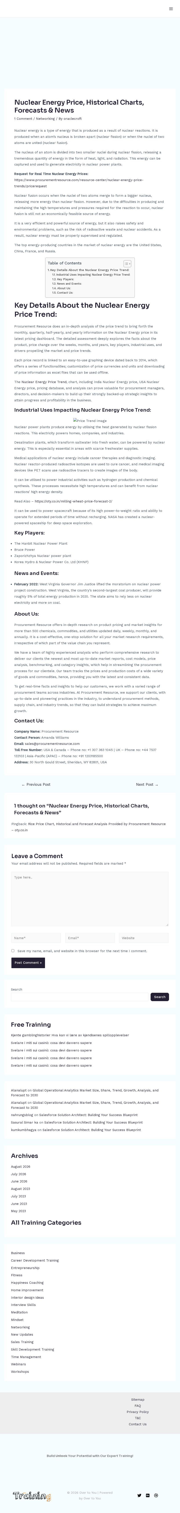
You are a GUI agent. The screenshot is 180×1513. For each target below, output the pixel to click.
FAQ (138, 1406)
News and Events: (69, 283)
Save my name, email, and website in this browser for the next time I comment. (82, 951)
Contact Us (138, 1424)
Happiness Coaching (27, 1283)
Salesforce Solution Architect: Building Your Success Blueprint (88, 1115)
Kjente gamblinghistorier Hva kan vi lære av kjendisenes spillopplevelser (70, 1035)
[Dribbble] (156, 1495)
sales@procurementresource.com (52, 744)
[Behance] (148, 1495)
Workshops (20, 1372)
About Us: (64, 288)
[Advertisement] (90, 50)
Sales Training (22, 1342)
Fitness (16, 1275)
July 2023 (18, 1196)
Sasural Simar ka (24, 1122)
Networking (20, 1327)
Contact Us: (65, 292)
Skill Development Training (32, 1349)
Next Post (147, 784)
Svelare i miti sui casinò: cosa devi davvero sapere (51, 1043)
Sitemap (137, 1400)
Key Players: (65, 279)
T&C (138, 1418)
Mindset (17, 1320)
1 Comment (23, 119)
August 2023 (20, 1189)
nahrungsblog (22, 1115)
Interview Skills (23, 1305)
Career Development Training (35, 1260)
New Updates (22, 1335)
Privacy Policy (138, 1412)
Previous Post (36, 784)
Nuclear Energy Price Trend (44, 382)
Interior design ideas (27, 1298)
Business (18, 1253)
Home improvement (27, 1290)
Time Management (26, 1357)
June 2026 (19, 1181)
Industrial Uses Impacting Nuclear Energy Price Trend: (93, 274)
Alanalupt (19, 1090)
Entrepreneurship (25, 1268)
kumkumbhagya (23, 1130)
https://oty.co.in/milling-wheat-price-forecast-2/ (73, 501)
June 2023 (19, 1204)
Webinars (18, 1364)
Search (16, 989)
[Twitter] (139, 1495)
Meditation (19, 1312)
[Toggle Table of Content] (125, 263)
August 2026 (20, 1167)
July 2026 (18, 1174)
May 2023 (18, 1211)
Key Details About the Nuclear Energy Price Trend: (89, 270)
